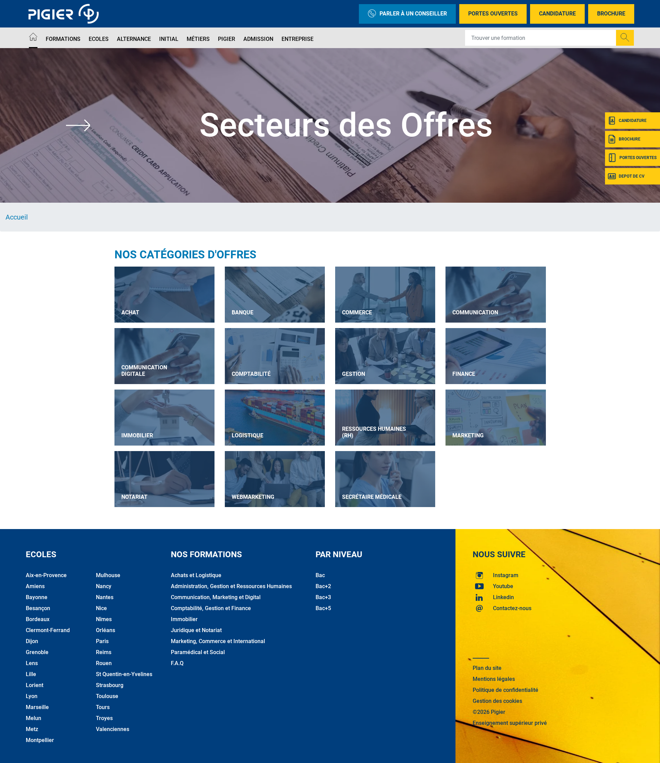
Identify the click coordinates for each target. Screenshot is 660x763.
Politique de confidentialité (505, 690)
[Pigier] (65, 13)
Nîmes (104, 619)
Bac (320, 575)
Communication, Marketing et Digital (216, 597)
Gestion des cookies (497, 701)
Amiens (35, 586)
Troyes (104, 718)
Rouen (104, 663)
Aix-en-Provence (46, 575)
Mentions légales (494, 679)
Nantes (104, 597)
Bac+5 (323, 608)
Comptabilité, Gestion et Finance (211, 608)
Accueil (17, 217)
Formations (63, 39)
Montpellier (40, 740)
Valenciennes (112, 729)
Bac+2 (323, 586)
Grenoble (37, 652)
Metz (32, 729)
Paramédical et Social (198, 652)
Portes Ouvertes (493, 13)
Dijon (32, 641)
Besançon (38, 608)
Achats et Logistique (196, 575)
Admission (258, 39)
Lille (31, 674)
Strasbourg (109, 685)
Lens (32, 663)
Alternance (134, 39)
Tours (103, 707)
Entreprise (298, 39)
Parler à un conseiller (413, 13)
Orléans (105, 630)
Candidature (557, 13)
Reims (103, 652)
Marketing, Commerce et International (218, 641)
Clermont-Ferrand (48, 630)
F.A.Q (177, 663)
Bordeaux (38, 619)
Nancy (103, 586)
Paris (102, 641)
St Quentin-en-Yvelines (124, 674)
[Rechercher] (625, 38)
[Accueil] (33, 38)
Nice (101, 608)
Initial (168, 39)
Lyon (31, 696)
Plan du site (487, 668)
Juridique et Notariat (196, 630)
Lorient (34, 685)
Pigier (226, 39)
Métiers (198, 39)
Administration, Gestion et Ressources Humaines (231, 586)
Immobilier (184, 619)
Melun (33, 718)
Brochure (611, 13)
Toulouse (107, 696)
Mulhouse (108, 575)
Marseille (37, 707)
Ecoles (99, 39)
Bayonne (36, 597)
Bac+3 (323, 597)
